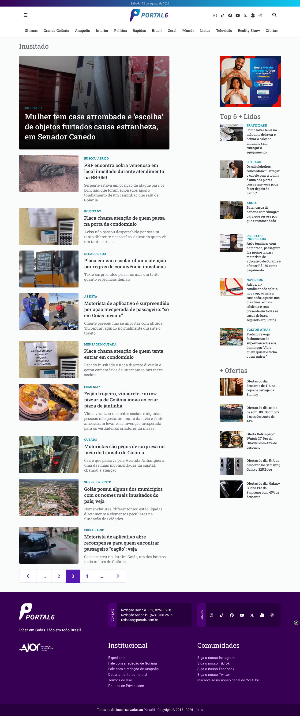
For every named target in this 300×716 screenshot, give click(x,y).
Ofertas (272, 30)
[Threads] (260, 15)
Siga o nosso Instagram (216, 658)
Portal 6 (149, 710)
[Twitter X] (245, 15)
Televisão (224, 30)
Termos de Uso (120, 680)
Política (120, 30)
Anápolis (82, 30)
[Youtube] (238, 15)
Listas (205, 30)
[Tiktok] (223, 15)
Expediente (116, 658)
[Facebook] (230, 15)
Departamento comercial (127, 674)
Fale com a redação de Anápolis (133, 669)
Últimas (31, 30)
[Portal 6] (150, 15)
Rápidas (139, 30)
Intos (199, 710)
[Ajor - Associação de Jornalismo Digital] (37, 648)
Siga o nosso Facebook (215, 669)
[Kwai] (253, 15)
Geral (172, 30)
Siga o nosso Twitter (213, 674)
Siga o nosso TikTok (213, 663)
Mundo (188, 30)
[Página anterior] (28, 576)
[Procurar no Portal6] (274, 15)
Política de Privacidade (126, 686)
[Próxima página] (117, 576)
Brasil (157, 30)
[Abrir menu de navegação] (24, 15)
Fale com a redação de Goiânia (132, 663)
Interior (102, 30)
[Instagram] (215, 15)
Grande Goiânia (56, 30)
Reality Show (249, 30)
